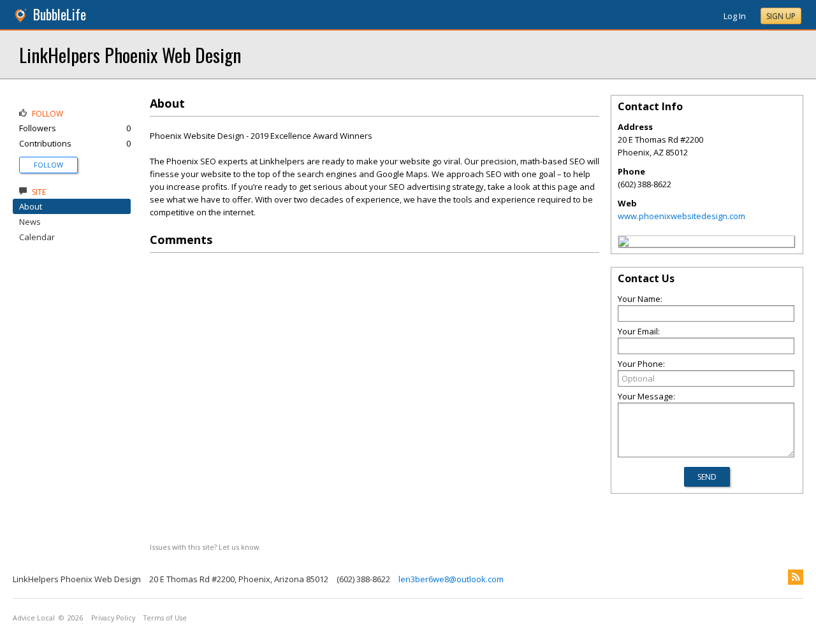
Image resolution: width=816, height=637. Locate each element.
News (30, 221)
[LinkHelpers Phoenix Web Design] (623, 243)
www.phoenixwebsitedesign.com (681, 216)
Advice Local (34, 617)
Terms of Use (165, 617)
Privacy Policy (113, 617)
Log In (735, 16)
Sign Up (781, 16)
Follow (48, 164)
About (30, 206)
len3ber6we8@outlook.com (451, 579)
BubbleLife (59, 14)
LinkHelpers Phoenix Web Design (130, 54)
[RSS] (795, 577)
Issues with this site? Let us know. (205, 547)
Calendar (37, 237)
